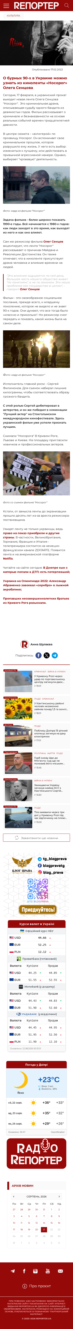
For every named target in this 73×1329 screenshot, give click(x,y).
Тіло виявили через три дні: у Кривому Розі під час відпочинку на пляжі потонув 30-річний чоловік (49, 815)
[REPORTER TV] (47, 1271)
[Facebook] (24, 1271)
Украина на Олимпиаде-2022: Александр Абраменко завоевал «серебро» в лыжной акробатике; (36, 585)
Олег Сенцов (53, 241)
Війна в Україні (56, 672)
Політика (40, 753)
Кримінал (40, 672)
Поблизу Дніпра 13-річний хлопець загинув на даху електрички (51, 733)
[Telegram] (12, 1271)
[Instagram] (35, 1271)
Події (37, 699)
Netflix (8, 558)
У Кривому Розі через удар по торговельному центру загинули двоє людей (49, 679)
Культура (13, 15)
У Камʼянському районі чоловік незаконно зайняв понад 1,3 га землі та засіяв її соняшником (50, 706)
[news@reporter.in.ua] (60, 1271)
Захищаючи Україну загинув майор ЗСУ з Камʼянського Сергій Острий (47, 788)
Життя (51, 753)
